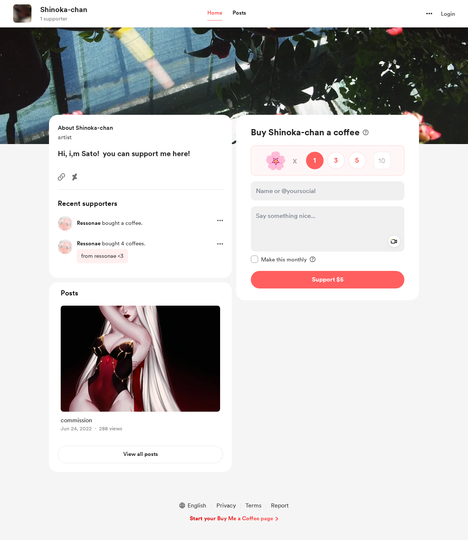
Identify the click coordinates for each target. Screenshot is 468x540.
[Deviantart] (74, 177)
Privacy (226, 505)
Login (448, 14)
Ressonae (89, 223)
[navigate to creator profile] (22, 13)
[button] (215, 13)
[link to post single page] (140, 370)
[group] (140, 370)
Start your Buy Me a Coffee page (231, 518)
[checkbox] (279, 259)
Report (279, 505)
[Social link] (61, 177)
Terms (253, 505)
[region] (327, 207)
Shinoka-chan (63, 9)
